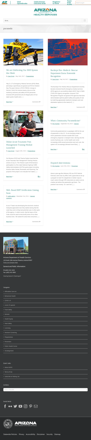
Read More (9, 102)
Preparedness (30, 76)
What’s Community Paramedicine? (65, 120)
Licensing (9, 198)
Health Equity (9, 319)
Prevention (75, 166)
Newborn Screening (11, 332)
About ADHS (8, 367)
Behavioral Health (10, 296)
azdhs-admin (11, 196)
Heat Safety (8, 323)
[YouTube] (20, 406)
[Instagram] (25, 406)
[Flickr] (10, 406)
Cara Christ (11, 76)
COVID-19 (8, 301)
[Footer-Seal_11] (20, 420)
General (76, 124)
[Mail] (36, 406)
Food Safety (8, 310)
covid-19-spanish (10, 305)
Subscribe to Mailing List (12, 376)
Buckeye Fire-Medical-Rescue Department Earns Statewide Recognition (64, 73)
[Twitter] (15, 406)
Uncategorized (9, 351)
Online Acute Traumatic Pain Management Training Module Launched (19, 145)
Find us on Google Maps (10, 262)
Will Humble (55, 124)
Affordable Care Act (10, 291)
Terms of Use (8, 372)
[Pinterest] (30, 406)
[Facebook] (5, 406)
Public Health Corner (11, 346)
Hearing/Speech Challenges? (12, 276)
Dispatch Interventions (60, 163)
